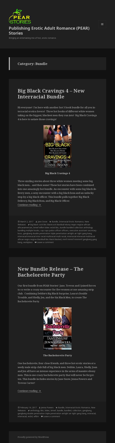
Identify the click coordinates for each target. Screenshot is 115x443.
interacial (91, 413)
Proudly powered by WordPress (33, 437)
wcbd (30, 416)
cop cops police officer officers (54, 230)
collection (77, 410)
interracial (22, 416)
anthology (34, 410)
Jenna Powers (47, 407)
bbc (42, 410)
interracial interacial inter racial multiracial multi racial (42, 236)
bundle (60, 410)
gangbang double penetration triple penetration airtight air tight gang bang (57, 233)
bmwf (53, 410)
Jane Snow (42, 221)
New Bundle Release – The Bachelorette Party (50, 272)
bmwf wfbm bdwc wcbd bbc (46, 227)
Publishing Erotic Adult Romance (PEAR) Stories (49, 30)
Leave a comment (45, 242)
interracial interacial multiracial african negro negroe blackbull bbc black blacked (56, 238)
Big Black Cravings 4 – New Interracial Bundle (51, 93)
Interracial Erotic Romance (71, 221)
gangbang (86, 410)
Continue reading (30, 204)
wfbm (36, 416)
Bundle (55, 221)
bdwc (47, 410)
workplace (28, 242)
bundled (67, 410)
